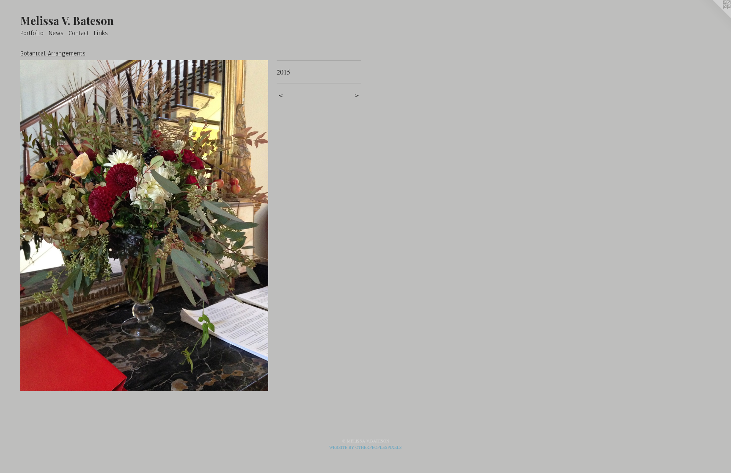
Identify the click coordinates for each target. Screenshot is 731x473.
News (56, 33)
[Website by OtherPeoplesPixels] (714, 17)
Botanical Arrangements (52, 53)
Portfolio (32, 33)
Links (101, 33)
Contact (79, 33)
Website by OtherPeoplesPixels (365, 447)
